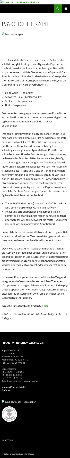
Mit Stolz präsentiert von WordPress (18, 454)
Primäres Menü (66, 8)
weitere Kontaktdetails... (14, 387)
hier (45, 305)
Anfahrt (6, 390)
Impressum (7, 439)
